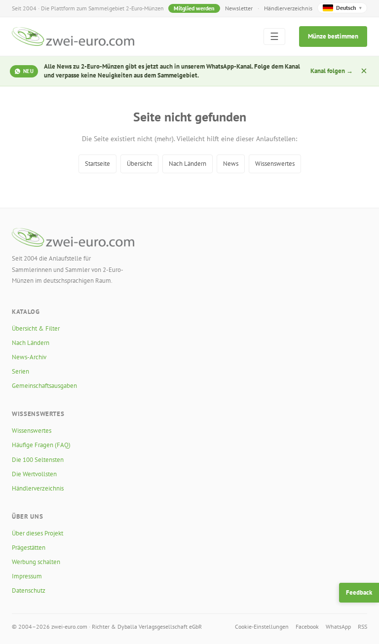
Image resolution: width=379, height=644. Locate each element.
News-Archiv (29, 357)
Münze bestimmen (333, 36)
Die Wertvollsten (34, 474)
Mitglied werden (194, 8)
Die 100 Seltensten (38, 459)
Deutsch (349, 7)
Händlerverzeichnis (288, 8)
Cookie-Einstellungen (262, 626)
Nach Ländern (187, 163)
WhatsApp (338, 626)
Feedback (359, 592)
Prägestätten (28, 547)
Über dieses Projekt (37, 533)
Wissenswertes (275, 163)
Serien (20, 371)
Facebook (307, 626)
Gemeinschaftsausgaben (44, 385)
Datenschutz (28, 590)
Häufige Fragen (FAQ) (41, 445)
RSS (362, 626)
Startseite (97, 163)
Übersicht (139, 163)
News (230, 163)
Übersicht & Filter (36, 328)
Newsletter (239, 8)
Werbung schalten (36, 562)
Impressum (27, 576)
